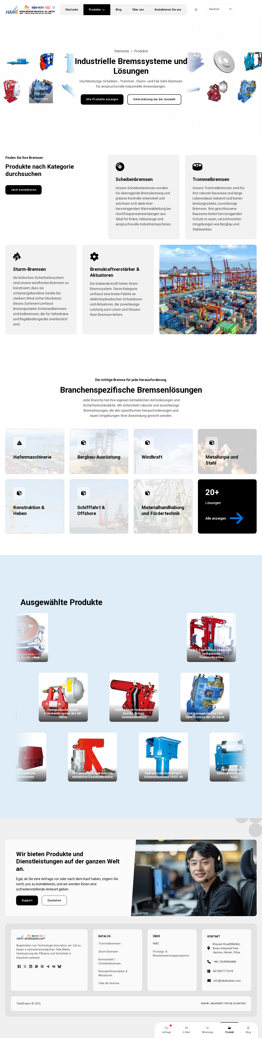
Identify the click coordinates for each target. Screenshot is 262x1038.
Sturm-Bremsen (108, 951)
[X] (25, 966)
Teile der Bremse (108, 983)
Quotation (54, 900)
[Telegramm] (48, 966)
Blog (119, 9)
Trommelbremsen (109, 943)
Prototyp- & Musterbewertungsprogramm (171, 953)
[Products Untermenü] (105, 10)
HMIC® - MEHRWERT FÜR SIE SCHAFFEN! (223, 1003)
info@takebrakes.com (227, 980)
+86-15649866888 (224, 961)
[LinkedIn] (31, 966)
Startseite (71, 9)
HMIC (156, 943)
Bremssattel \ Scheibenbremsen (109, 961)
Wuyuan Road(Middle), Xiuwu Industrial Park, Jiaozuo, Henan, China (226, 948)
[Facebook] (19, 966)
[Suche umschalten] (196, 10)
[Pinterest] (42, 966)
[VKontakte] (54, 966)
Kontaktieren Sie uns (168, 9)
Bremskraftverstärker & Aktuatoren (112, 973)
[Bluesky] (59, 966)
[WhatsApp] (36, 966)
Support (27, 900)
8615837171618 (223, 971)
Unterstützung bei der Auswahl (154, 99)
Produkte (95, 9)
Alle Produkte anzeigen (102, 99)
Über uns (138, 9)
